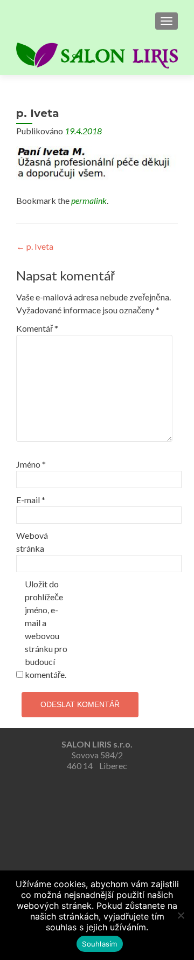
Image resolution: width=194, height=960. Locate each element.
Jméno (31, 464)
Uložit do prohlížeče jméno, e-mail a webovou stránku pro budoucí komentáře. (46, 629)
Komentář (37, 328)
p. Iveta (34, 246)
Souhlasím (99, 944)
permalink (89, 200)
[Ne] (180, 915)
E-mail (30, 500)
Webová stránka (32, 541)
